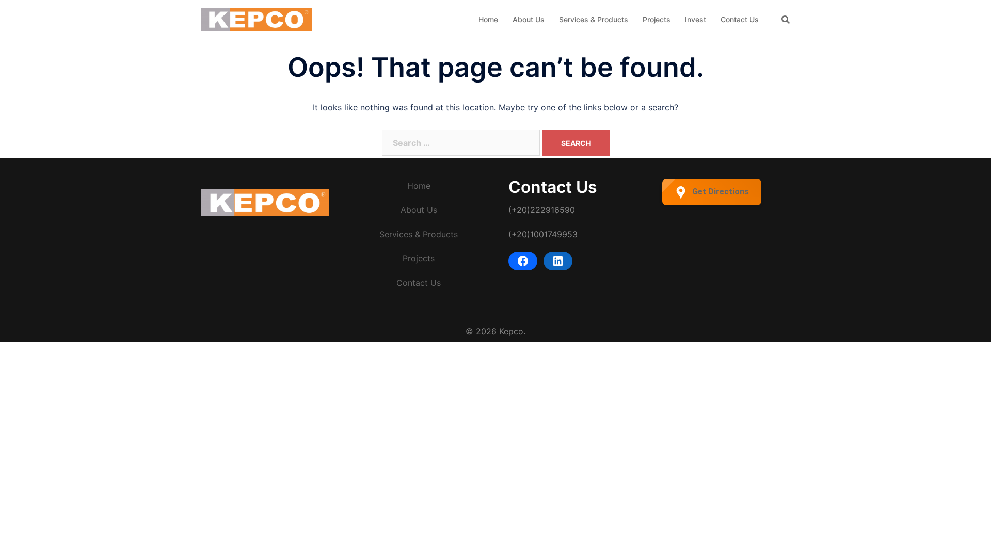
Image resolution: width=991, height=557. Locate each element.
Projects (656, 19)
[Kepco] (256, 18)
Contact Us (740, 19)
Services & (399, 234)
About (412, 210)
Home (488, 19)
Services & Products (593, 19)
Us (432, 210)
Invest (695, 19)
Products (440, 234)
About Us (529, 19)
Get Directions (720, 191)
